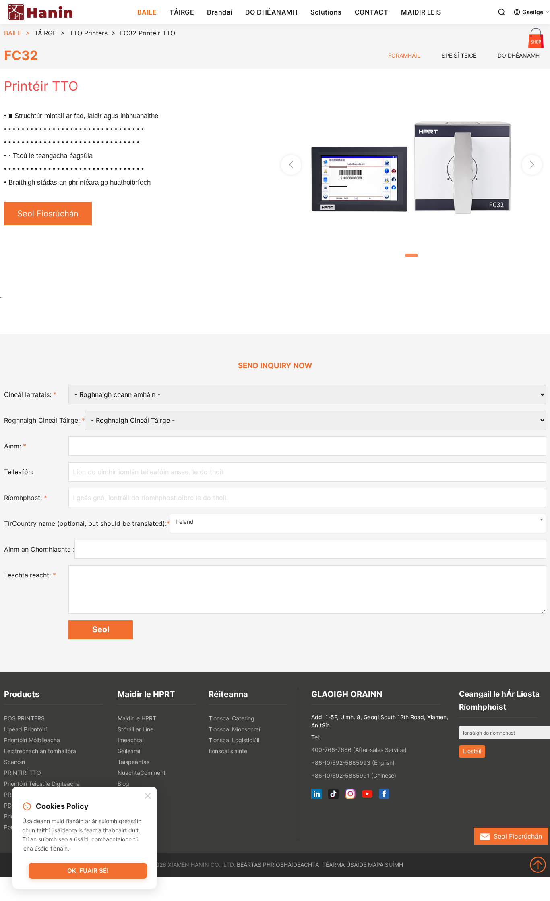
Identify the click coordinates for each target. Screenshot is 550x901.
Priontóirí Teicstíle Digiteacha (42, 783)
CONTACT (372, 12)
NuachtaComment (141, 772)
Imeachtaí (130, 740)
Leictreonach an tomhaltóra (40, 750)
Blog (123, 783)
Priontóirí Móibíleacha (32, 740)
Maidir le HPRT (137, 718)
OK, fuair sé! (88, 870)
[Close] (148, 796)
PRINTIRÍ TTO (22, 772)
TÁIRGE (182, 12)
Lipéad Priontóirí (25, 729)
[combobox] (358, 523)
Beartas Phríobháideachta (278, 864)
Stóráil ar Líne (135, 729)
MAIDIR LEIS (421, 12)
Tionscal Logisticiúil (234, 740)
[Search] (502, 12)
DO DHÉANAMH (271, 12)
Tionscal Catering (231, 718)
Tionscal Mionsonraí (234, 729)
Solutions (326, 12)
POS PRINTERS (24, 718)
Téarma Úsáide (344, 864)
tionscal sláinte (228, 750)
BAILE (147, 12)
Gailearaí (129, 750)
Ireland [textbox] (185, 521)
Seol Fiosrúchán (48, 213)
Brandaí (219, 12)
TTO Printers (88, 33)
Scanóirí (14, 761)
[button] (532, 165)
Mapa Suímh (385, 864)
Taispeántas (133, 761)
